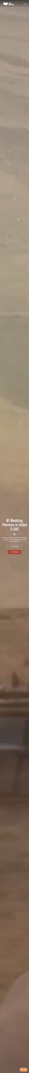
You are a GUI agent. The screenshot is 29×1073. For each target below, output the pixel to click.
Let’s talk (15, 552)
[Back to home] (8, 4)
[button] (25, 4)
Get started (14, 547)
